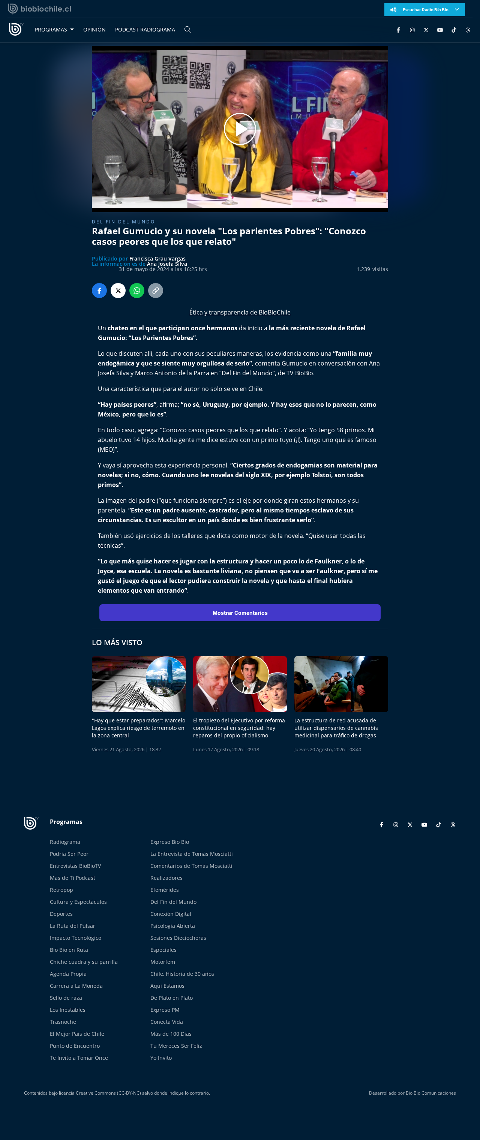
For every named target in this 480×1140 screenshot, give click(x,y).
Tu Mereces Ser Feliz (176, 1045)
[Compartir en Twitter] (118, 290)
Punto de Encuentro (75, 1045)
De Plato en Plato (171, 997)
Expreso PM (165, 1009)
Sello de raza (66, 997)
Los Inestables (68, 1009)
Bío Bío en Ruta (69, 949)
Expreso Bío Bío (169, 841)
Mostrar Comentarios (240, 613)
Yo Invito (161, 1057)
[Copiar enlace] (155, 290)
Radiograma (65, 841)
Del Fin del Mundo (173, 901)
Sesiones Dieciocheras (178, 937)
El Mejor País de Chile (77, 1033)
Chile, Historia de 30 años (182, 973)
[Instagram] (412, 29)
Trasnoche (63, 1021)
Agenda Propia (68, 973)
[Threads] (468, 29)
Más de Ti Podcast (72, 877)
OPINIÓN (94, 29)
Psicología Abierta (172, 925)
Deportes (61, 913)
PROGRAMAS (51, 29)
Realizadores (166, 877)
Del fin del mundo (123, 222)
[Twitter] (426, 29)
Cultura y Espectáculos (78, 901)
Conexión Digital (170, 913)
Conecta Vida (166, 1021)
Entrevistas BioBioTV (75, 865)
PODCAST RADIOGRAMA (145, 29)
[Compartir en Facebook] (99, 290)
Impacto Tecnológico (75, 937)
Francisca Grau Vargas (157, 258)
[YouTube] (440, 29)
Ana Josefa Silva (167, 263)
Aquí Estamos (167, 985)
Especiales (163, 949)
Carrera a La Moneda (76, 985)
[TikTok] (454, 29)
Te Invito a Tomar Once (79, 1057)
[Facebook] (398, 29)
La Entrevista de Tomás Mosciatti (191, 853)
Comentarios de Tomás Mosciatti (191, 865)
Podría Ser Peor (69, 853)
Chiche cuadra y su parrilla (84, 961)
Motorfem (162, 961)
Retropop (61, 889)
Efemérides (164, 889)
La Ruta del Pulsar (72, 925)
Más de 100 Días (171, 1033)
